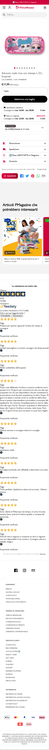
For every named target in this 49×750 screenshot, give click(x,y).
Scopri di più (42, 169)
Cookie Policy (12, 704)
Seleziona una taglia (24, 99)
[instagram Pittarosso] (24, 570)
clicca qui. (43, 554)
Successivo (17, 316)
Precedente (5, 316)
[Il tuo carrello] (45, 8)
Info (43, 110)
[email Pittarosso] (33, 570)
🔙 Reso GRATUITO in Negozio (24, 2)
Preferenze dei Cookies (15, 707)
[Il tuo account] (9, 7)
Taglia (6, 91)
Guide (7, 220)
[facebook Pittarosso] (16, 570)
